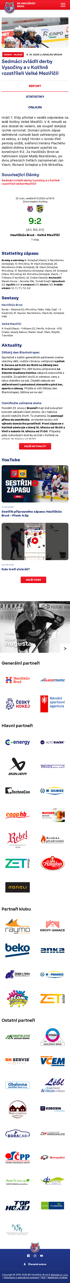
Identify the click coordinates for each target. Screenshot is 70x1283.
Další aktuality (35, 446)
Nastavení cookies (58, 1277)
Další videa (33, 579)
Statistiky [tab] (35, 96)
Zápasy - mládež (13, 54)
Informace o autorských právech (21, 1277)
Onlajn (35, 107)
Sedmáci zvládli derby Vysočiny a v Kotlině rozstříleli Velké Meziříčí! (31, 182)
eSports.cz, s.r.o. (59, 1274)
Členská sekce (37, 1264)
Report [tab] (35, 86)
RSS (43, 1277)
